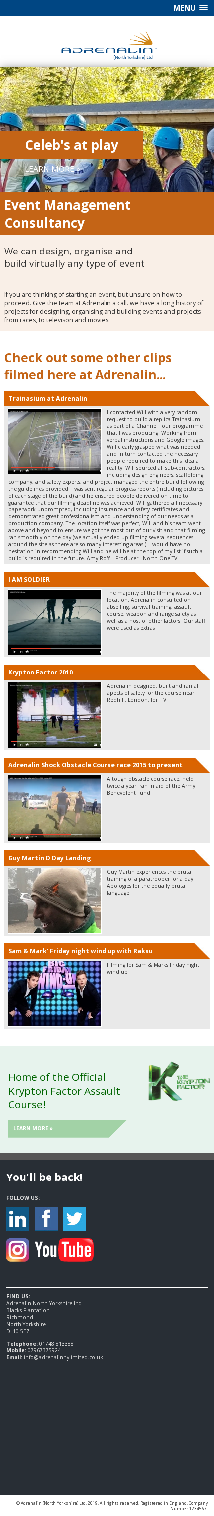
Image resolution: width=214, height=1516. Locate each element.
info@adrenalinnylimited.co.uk (63, 1357)
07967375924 (44, 1350)
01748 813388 (56, 1343)
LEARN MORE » (52, 169)
